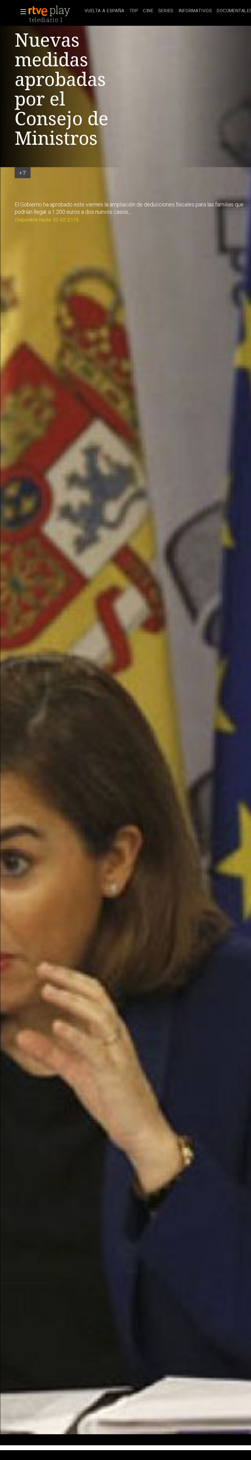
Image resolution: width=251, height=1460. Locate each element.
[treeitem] (104, 11)
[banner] (55, 11)
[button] (21, 11)
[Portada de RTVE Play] (50, 11)
